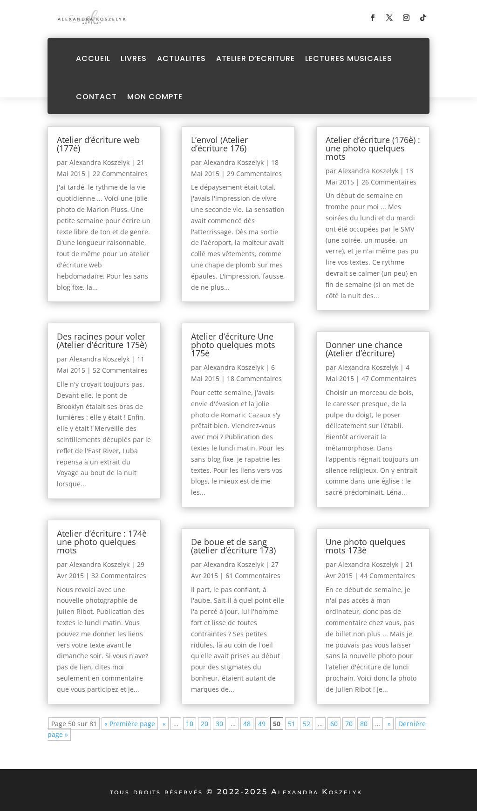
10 (189, 723)
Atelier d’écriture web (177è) (98, 144)
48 (247, 723)
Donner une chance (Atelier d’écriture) (364, 349)
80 (364, 723)
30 (219, 723)
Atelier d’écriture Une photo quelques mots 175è (233, 345)
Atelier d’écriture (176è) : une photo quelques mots (373, 148)
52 (306, 723)
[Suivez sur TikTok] (422, 17)
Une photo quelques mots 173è (366, 546)
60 (334, 723)
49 (262, 723)
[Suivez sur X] (389, 17)
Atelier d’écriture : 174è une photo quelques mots (102, 542)
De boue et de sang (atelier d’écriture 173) (233, 546)
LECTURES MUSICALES (348, 58)
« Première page (129, 723)
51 (291, 723)
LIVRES (134, 58)
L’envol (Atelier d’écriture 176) (219, 144)
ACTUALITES (181, 58)
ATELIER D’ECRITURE (255, 58)
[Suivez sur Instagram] (406, 17)
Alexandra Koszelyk (99, 162)
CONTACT (96, 96)
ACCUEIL (93, 58)
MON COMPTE (155, 96)
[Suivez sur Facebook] (372, 17)
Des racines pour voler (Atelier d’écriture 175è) (102, 340)
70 (349, 723)
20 (204, 723)
